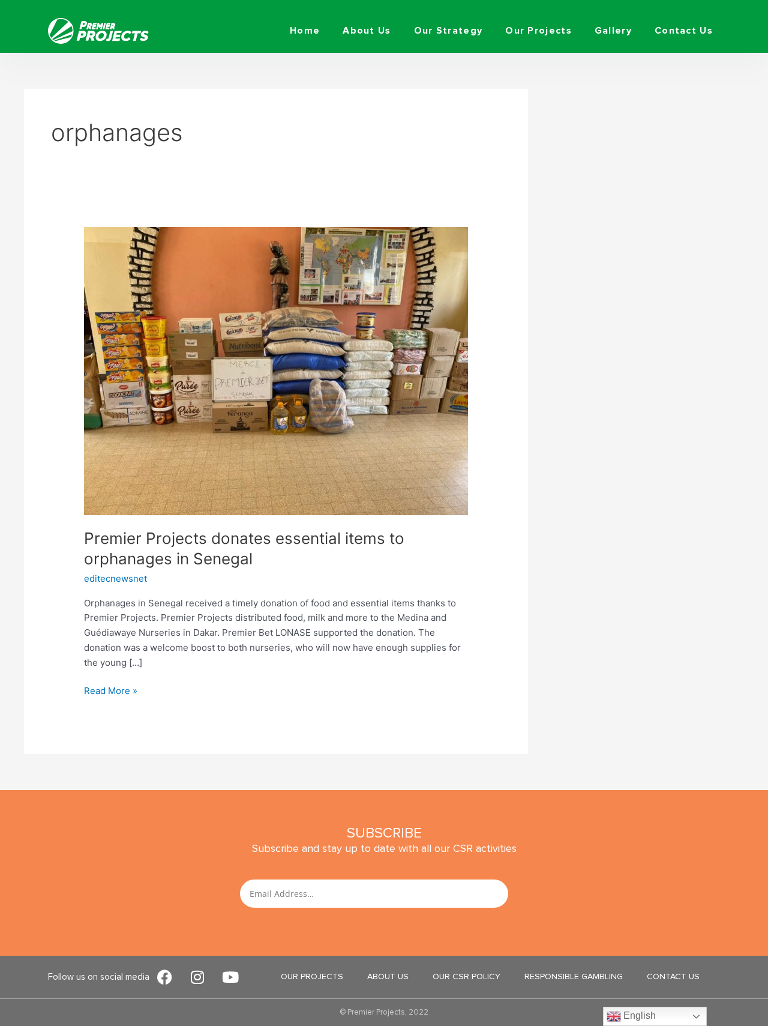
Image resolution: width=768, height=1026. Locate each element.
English (638, 1015)
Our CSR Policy (466, 976)
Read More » (110, 690)
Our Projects (538, 31)
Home (305, 31)
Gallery (613, 31)
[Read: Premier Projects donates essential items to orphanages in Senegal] (276, 370)
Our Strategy (448, 31)
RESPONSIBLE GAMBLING (573, 976)
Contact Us (684, 31)
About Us (367, 31)
